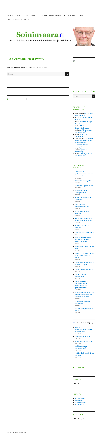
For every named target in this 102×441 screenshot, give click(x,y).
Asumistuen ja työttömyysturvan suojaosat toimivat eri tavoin (84, 141)
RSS (91, 323)
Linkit (82, 15)
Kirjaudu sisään (80, 398)
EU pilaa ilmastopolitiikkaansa (84, 232)
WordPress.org (79, 404)
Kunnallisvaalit (69, 15)
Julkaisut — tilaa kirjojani (51, 15)
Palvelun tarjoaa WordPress (17, 432)
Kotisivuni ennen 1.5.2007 (17, 20)
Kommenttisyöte (80, 402)
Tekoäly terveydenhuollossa (84, 269)
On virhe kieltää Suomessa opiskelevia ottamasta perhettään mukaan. (83, 240)
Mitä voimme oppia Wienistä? (84, 186)
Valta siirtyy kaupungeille (83, 181)
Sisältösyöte (78, 400)
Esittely (18, 15)
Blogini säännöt (32, 15)
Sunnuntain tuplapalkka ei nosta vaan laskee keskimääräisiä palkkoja (85, 256)
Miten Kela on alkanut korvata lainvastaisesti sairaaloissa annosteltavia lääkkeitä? (84, 295)
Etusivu (10, 15)
